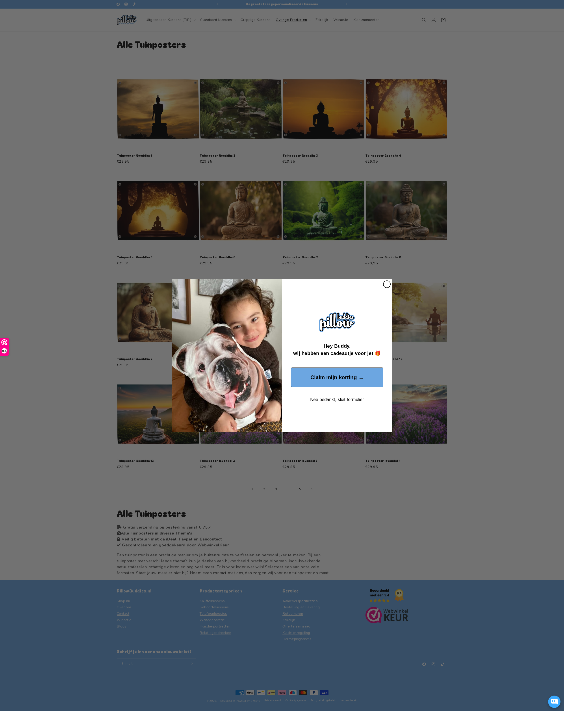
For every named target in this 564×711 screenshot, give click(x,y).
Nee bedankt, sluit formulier (337, 399)
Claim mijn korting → (337, 377)
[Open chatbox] (554, 702)
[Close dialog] (386, 284)
